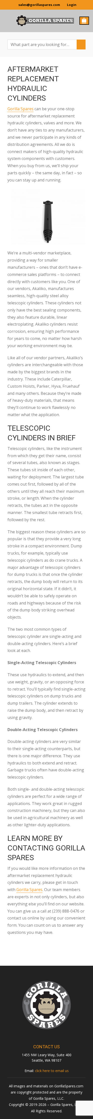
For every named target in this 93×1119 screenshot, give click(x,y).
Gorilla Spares (20, 109)
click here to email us (52, 1070)
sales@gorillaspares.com (39, 4)
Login (71, 4)
